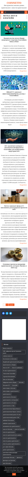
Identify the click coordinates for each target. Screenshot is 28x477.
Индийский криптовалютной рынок (13, 362)
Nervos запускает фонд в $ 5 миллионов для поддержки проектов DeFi (14, 207)
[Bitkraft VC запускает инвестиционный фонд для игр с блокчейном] (14, 82)
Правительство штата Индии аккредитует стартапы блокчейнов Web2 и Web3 (14, 40)
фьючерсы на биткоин (9, 460)
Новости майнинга (17, 367)
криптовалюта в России (9, 403)
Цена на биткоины (8, 379)
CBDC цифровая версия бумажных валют (12, 352)
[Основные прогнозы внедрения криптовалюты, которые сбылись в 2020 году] (14, 255)
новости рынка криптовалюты (11, 444)
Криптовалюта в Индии (9, 364)
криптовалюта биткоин (9, 397)
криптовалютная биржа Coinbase (12, 411)
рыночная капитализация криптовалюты (10, 453)
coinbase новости (7, 356)
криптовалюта (7, 394)
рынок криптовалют (8, 449)
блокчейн (14, 385)
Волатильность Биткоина (10, 359)
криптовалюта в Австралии (10, 400)
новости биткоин (7, 429)
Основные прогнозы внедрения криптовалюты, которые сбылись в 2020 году (14, 266)
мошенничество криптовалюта (11, 426)
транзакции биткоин (8, 457)
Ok (14, 474)
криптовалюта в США (9, 405)
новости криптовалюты (9, 438)
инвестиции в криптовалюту (11, 391)
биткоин (21, 382)
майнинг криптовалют (9, 423)
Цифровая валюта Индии (10, 382)
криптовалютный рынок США (11, 417)
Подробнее (23, 71)
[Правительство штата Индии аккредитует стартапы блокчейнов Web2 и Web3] (14, 28)
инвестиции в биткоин (9, 388)
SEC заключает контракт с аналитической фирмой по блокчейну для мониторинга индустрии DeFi (14, 148)
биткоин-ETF (6, 385)
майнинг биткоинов (8, 420)
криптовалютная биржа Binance (11, 408)
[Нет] (26, 471)
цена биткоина (7, 463)
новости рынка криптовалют (11, 441)
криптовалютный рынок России (12, 414)
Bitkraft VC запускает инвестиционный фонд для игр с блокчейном (14, 93)
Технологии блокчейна (9, 373)
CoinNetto (14, 2)
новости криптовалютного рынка (12, 435)
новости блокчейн (20, 429)
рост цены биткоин (8, 446)
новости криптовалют (9, 432)
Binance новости (7, 348)
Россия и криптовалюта (9, 370)
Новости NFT (6, 367)
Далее (11, 305)
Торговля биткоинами (9, 376)
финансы (19, 457)
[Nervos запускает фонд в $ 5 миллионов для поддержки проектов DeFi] (14, 196)
